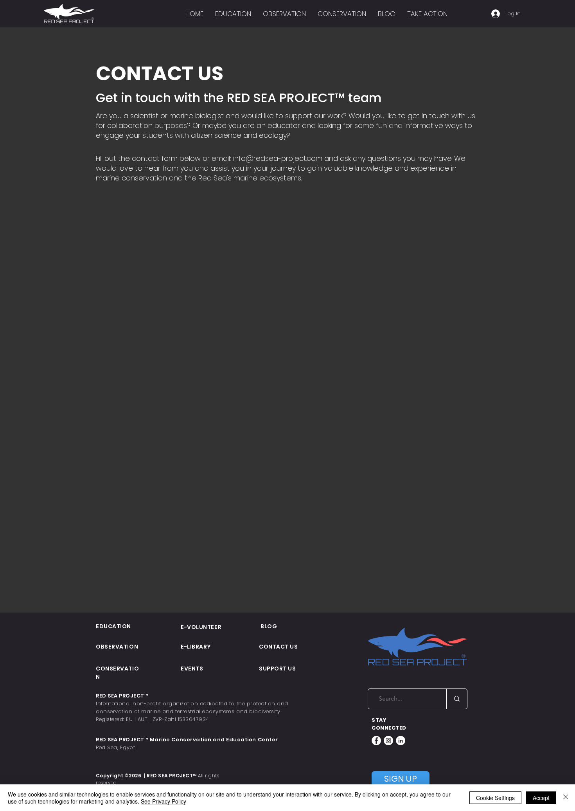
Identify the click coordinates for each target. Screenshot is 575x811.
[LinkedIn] (400, 740)
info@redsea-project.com (277, 158)
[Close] (565, 798)
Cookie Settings (495, 798)
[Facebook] (376, 740)
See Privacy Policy (163, 801)
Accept (541, 798)
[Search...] (456, 699)
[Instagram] (388, 740)
